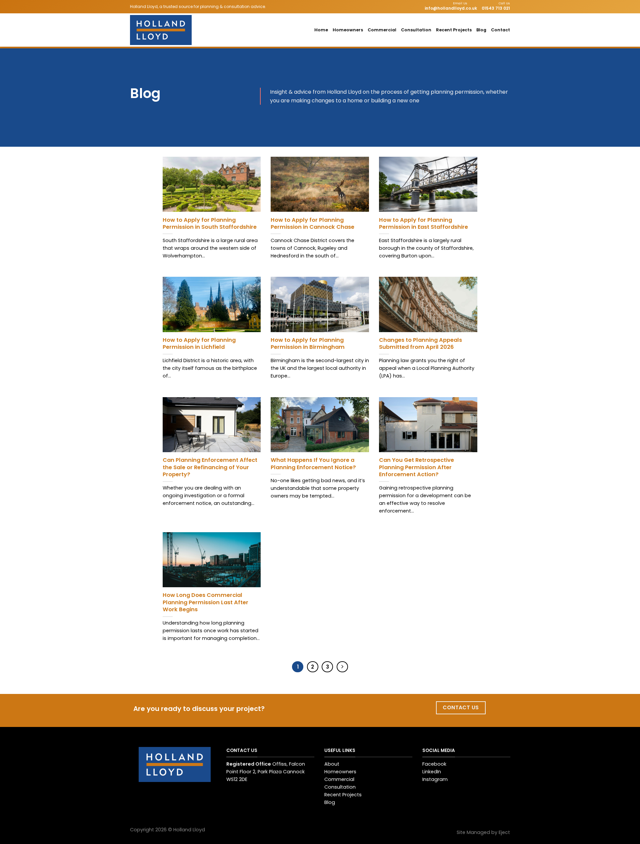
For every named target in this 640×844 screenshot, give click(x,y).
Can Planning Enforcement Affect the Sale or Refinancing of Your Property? (210, 467)
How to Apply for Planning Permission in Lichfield (199, 343)
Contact (500, 30)
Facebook (434, 764)
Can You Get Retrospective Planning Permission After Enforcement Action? (416, 467)
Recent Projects (454, 30)
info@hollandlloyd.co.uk (451, 8)
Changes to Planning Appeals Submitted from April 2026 (420, 343)
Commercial (382, 30)
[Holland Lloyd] (165, 30)
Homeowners (348, 30)
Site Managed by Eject (483, 832)
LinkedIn (431, 771)
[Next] (342, 667)
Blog (481, 30)
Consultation (416, 30)
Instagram (435, 779)
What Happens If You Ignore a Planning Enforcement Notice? (313, 464)
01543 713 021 (496, 8)
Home (321, 30)
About (331, 764)
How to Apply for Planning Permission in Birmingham (308, 343)
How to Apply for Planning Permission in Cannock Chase (312, 223)
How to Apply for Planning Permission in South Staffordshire (210, 223)
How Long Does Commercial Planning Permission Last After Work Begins (205, 602)
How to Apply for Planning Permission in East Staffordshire (423, 223)
